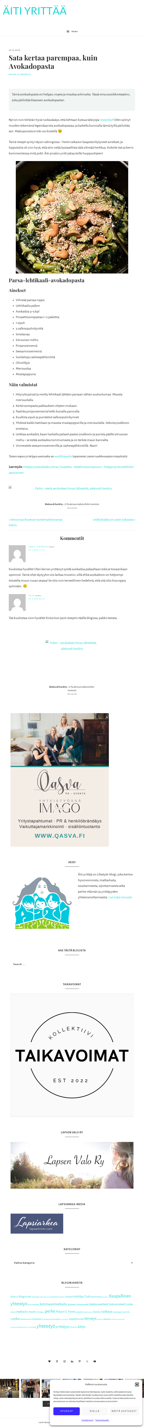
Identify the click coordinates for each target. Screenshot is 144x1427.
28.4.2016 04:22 (36, 599)
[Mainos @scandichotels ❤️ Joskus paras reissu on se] (9, 1388)
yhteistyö (46, 1326)
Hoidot (69, 1296)
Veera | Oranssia (38, 547)
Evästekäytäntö (87, 1420)
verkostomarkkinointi (19, 1327)
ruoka (15, 1319)
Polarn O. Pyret (65, 1311)
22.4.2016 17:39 (36, 550)
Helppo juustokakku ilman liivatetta (47, 467)
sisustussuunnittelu (51, 1319)
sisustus (36, 1319)
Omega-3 (40, 1312)
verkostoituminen (117, 1319)
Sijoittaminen (25, 1319)
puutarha (79, 1312)
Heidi (31, 596)
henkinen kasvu (57, 1297)
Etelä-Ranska (45, 1297)
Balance (14, 1297)
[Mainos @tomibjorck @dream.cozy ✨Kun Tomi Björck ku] (30, 1388)
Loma (129, 1304)
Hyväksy (66, 1411)
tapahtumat (76, 1319)
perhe (50, 1311)
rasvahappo (117, 1312)
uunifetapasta (63, 456)
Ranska (96, 1312)
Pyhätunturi (88, 1312)
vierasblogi (32, 1327)
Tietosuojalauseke (102, 1420)
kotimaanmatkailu (53, 1304)
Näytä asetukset (124, 1411)
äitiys (81, 1326)
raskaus (106, 1311)
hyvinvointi (96, 1297)
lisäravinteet (117, 1304)
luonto (13, 1312)
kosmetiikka (33, 1304)
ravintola (126, 1312)
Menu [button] (74, 31)
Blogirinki (25, 1296)
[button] (137, 1384)
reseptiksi (106, 120)
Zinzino (73, 1327)
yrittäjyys (62, 1326)
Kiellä (95, 1411)
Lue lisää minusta (120, 897)
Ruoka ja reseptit (20, 74)
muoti (32, 1311)
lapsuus (71, 1304)
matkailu (22, 1311)
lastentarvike (82, 1304)
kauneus (105, 1297)
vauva (106, 1319)
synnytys (65, 1319)
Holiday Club (81, 1296)
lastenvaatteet (98, 1304)
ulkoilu (100, 1319)
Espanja (35, 1297)
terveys (90, 1318)
